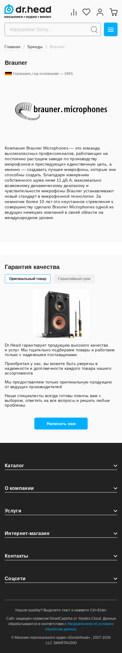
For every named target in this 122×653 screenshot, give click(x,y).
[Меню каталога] (111, 29)
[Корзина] (113, 12)
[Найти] (94, 29)
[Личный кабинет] (100, 12)
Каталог (14, 465)
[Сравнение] (73, 12)
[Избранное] (86, 12)
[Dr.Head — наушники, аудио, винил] (27, 11)
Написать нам (61, 423)
